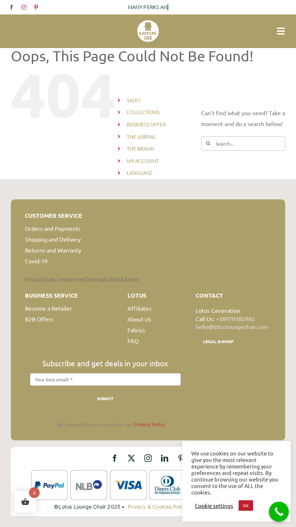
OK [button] (246, 505)
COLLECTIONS (143, 112)
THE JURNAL (141, 136)
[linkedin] (164, 458)
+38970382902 (235, 318)
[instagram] (23, 7)
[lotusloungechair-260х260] (148, 23)
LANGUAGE (139, 172)
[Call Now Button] (279, 512)
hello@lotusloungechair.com (232, 326)
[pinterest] (36, 7)
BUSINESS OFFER (146, 124)
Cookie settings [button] (214, 505)
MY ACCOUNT (143, 160)
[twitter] (131, 458)
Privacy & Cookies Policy (158, 507)
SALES (133, 100)
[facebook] (11, 7)
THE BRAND (140, 148)
